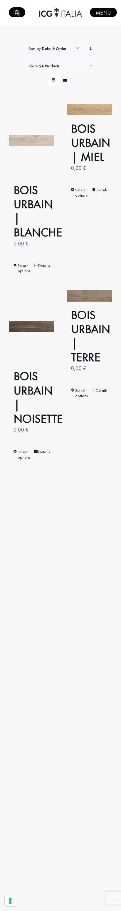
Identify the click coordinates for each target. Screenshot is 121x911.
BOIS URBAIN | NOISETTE (38, 396)
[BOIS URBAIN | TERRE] (89, 296)
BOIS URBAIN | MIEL (90, 141)
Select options (24, 268)
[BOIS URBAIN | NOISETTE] (31, 326)
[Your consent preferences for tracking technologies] (10, 900)
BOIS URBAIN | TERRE (90, 335)
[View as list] (65, 80)
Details (44, 265)
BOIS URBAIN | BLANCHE (38, 210)
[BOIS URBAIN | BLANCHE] (31, 140)
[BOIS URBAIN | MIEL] (89, 110)
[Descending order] (91, 48)
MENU (103, 12)
